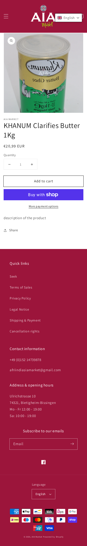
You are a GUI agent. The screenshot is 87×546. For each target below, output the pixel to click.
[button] (6, 16)
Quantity (10, 155)
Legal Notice (19, 309)
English (41, 494)
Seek (13, 276)
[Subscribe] (72, 444)
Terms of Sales (21, 287)
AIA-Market (37, 536)
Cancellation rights (24, 331)
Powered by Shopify (53, 536)
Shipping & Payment (25, 320)
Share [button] (13, 230)
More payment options (43, 206)
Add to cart (43, 181)
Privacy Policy (20, 298)
